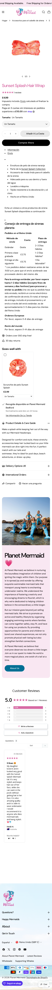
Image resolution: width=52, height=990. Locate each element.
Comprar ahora (26, 142)
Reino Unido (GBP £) (29, 942)
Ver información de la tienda (19, 415)
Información (13, 149)
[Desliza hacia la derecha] (29, 76)
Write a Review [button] (27, 726)
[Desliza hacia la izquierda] (22, 76)
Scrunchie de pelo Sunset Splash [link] (15, 386)
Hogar (4, 20)
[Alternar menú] (3, 12)
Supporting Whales (24, 961)
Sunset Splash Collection (33, 169)
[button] (9, 838)
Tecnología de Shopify (37, 977)
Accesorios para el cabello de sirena (28, 20)
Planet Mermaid (17, 977)
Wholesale (7, 961)
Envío (23, 101)
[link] (18, 367)
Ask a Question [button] (27, 733)
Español (6, 942)
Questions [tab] (9, 741)
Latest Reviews (34, 956)
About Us (14, 668)
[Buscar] (43, 12)
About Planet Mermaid (13, 956)
